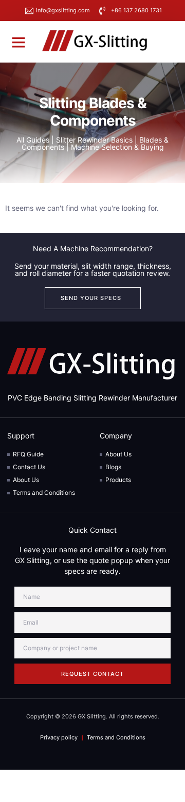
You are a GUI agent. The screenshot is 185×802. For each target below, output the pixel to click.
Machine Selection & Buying (117, 147)
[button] (18, 42)
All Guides (32, 139)
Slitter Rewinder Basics (94, 139)
